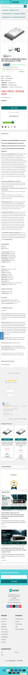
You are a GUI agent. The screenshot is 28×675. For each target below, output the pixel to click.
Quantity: (4, 100)
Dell (2, 655)
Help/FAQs (3, 626)
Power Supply (18, 624)
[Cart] (26, 2)
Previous (1, 443)
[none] (14, 33)
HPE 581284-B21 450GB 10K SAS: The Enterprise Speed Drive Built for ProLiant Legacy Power (14, 550)
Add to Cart (7, 439)
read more (3, 526)
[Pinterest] (14, 127)
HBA (16, 626)
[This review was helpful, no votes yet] (22, 419)
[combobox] (8, 391)
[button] (14, 116)
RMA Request (4, 637)
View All (16, 652)
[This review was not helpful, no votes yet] (24, 419)
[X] (11, 127)
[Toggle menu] (2, 2)
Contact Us (4, 624)
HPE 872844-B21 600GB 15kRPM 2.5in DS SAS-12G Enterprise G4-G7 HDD (21, 444)
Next (26, 443)
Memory (17, 621)
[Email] (5, 127)
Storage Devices (19, 619)
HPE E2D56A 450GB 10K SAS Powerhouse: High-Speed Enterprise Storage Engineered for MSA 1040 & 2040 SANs (12, 515)
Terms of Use (4, 629)
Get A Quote (4, 619)
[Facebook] (2, 127)
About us (3, 621)
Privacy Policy (4, 631)
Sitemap (3, 642)
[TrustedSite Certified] (14, 70)
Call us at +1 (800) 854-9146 (14, 602)
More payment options (14, 112)
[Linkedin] (17, 606)
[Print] (8, 127)
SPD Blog (3, 639)
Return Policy (4, 634)
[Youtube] (20, 606)
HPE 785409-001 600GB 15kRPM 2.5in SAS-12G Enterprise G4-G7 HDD (7, 443)
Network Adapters (19, 629)
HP (2, 652)
